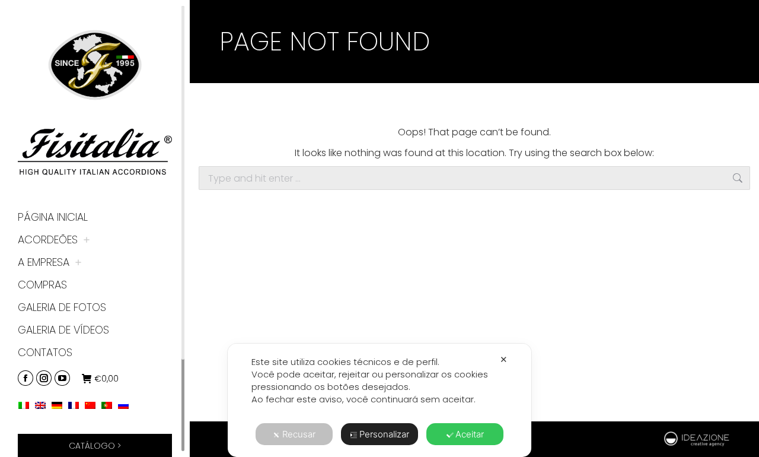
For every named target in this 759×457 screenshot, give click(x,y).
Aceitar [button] (469, 434)
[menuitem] (26, 404)
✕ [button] (504, 359)
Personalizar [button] (384, 434)
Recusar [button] (298, 434)
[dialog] (379, 400)
